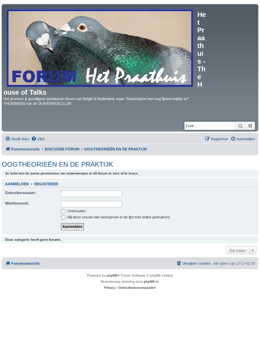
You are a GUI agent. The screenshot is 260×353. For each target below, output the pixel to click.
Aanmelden (17, 184)
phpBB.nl (151, 281)
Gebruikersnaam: (20, 193)
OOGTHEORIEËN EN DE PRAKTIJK (57, 164)
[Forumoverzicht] (100, 47)
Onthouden (76, 211)
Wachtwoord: (17, 203)
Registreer (46, 184)
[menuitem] (37, 139)
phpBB (112, 275)
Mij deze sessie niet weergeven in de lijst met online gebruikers (118, 217)
